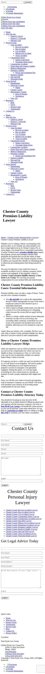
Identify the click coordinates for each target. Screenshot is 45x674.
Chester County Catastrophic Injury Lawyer (22, 517)
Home (8, 32)
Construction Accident (19, 64)
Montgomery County (19, 92)
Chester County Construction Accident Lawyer (23, 519)
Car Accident (20, 51)
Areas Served (11, 81)
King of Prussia (21, 94)
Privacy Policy (11, 633)
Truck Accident (21, 56)
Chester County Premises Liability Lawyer (22, 527)
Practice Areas (11, 43)
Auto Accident (16, 45)
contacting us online (15, 411)
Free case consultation (16, 22)
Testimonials (15, 109)
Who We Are (11, 34)
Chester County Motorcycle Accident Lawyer (23, 523)
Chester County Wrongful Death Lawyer (21, 536)
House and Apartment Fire (25, 73)
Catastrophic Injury (18, 58)
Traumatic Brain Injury (24, 62)
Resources (10, 100)
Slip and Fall (15, 77)
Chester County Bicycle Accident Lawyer (21, 510)
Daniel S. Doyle (17, 36)
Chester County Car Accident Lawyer (20, 514)
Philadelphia (15, 83)
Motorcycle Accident (23, 53)
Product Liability (17, 75)
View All (14, 98)
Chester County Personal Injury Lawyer (23, 238)
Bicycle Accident (21, 47)
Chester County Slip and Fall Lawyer (20, 532)
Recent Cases (16, 107)
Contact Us (10, 111)
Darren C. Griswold (18, 38)
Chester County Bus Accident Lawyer (20, 512)
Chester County (16, 90)
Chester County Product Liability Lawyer (21, 529)
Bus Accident (20, 49)
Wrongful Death (17, 79)
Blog (12, 103)
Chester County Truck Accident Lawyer (21, 534)
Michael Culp (16, 41)
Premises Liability (17, 70)
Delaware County (17, 85)
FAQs (13, 105)
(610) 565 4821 (14, 24)
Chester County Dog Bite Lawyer (18, 521)
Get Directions (10, 652)
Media (17, 88)
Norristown (19, 96)
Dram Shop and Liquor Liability (23, 66)
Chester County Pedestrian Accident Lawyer (22, 525)
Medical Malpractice (18, 68)
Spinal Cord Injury (22, 60)
